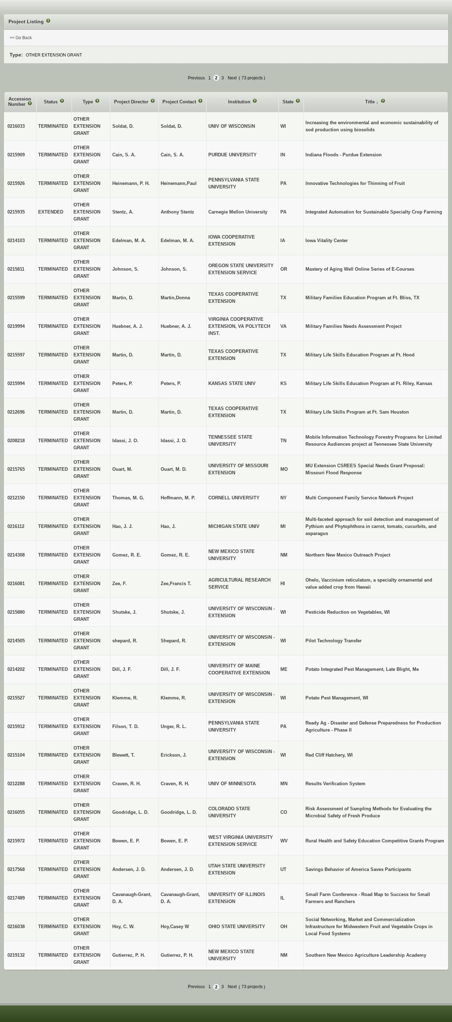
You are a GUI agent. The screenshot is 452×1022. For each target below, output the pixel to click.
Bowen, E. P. (174, 840)
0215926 (16, 183)
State (288, 101)
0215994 (16, 383)
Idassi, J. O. (174, 440)
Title (370, 101)
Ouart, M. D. (174, 469)
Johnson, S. (174, 269)
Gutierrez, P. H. (177, 955)
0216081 (16, 583)
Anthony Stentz (177, 212)
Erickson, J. (174, 755)
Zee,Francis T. (176, 583)
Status (51, 101)
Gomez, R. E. (175, 555)
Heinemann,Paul (179, 183)
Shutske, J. (173, 612)
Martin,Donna (175, 297)
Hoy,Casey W (175, 926)
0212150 (16, 497)
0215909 (16, 154)
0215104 (16, 755)
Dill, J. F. (170, 669)
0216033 (16, 126)
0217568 (16, 869)
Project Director (132, 101)
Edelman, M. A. (177, 240)
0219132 (16, 955)
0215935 (16, 212)
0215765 (16, 469)
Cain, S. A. (172, 154)
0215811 (15, 269)
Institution (240, 101)
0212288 (16, 783)
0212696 (16, 412)
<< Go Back (21, 37)
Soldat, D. (171, 126)
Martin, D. (171, 354)
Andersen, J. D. (177, 869)
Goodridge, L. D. (179, 812)
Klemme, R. (173, 698)
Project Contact (179, 101)
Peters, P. (171, 383)
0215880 (16, 612)
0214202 (16, 669)
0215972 (16, 840)
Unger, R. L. (173, 726)
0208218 (16, 440)
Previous (196, 78)
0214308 (16, 555)
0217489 (16, 898)
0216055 (16, 812)
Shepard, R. (173, 640)
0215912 (16, 726)
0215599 (16, 297)
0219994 (16, 326)
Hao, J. (168, 526)
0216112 (15, 526)
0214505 (16, 640)
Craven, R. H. (175, 783)
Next (232, 78)
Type (88, 101)
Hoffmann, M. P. (178, 497)
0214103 (16, 240)
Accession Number (19, 101)
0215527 (16, 698)
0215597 (16, 354)
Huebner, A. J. (176, 326)
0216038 (16, 926)
